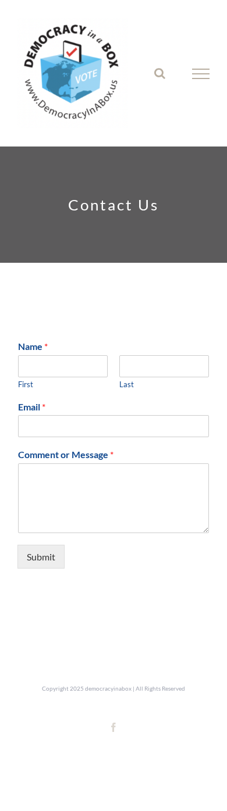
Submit (41, 556)
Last (126, 384)
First (25, 384)
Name (33, 346)
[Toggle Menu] (201, 74)
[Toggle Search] (159, 73)
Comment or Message (66, 454)
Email (31, 406)
